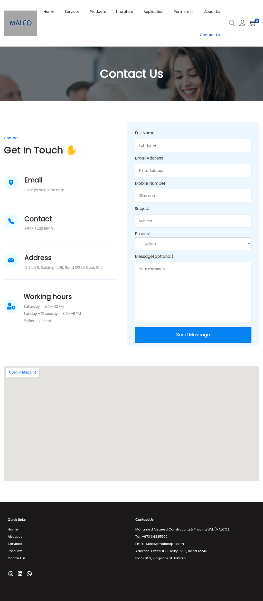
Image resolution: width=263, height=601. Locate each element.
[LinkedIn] (20, 574)
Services (15, 543)
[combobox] (193, 243)
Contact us (17, 558)
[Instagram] (11, 574)
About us (15, 536)
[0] (252, 23)
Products (15, 551)
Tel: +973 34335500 (151, 536)
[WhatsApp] (29, 574)
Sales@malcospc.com (165, 543)
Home (13, 529)
